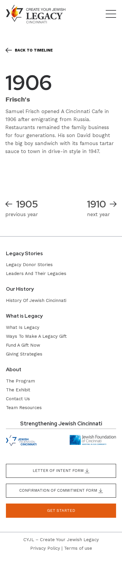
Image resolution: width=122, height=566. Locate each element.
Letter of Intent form (59, 470)
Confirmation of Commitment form (58, 490)
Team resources (24, 407)
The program (20, 381)
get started (61, 510)
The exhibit (18, 390)
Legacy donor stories (29, 264)
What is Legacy (22, 327)
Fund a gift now (23, 345)
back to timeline (34, 50)
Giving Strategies (24, 354)
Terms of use (78, 548)
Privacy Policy (45, 548)
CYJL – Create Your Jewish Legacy (61, 539)
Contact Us (18, 398)
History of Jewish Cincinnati (36, 300)
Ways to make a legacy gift (36, 336)
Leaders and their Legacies (36, 273)
